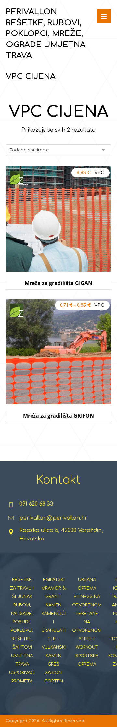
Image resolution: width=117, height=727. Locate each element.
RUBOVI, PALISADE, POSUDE (22, 613)
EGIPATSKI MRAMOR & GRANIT (53, 588)
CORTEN (53, 681)
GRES (53, 664)
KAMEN (53, 605)
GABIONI (54, 672)
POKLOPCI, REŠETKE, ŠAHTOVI (22, 639)
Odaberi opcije (59, 295)
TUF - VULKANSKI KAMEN (54, 647)
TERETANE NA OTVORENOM (87, 622)
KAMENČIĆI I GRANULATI (53, 622)
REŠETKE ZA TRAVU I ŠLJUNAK (22, 588)
